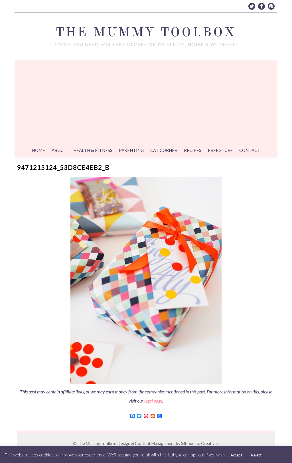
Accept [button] (236, 455)
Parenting (131, 150)
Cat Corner (163, 150)
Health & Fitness (92, 150)
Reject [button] (256, 455)
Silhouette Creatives (200, 443)
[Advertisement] (146, 103)
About (59, 150)
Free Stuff (220, 150)
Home (38, 150)
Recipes (192, 150)
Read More (276, 454)
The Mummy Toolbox (146, 32)
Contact (249, 150)
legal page (153, 400)
